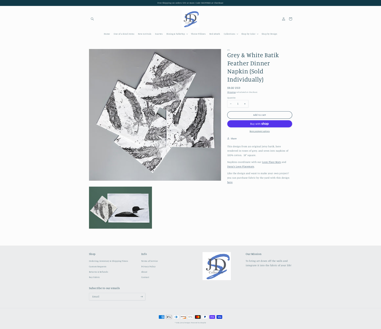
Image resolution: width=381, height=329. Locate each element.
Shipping (231, 92)
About (144, 272)
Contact (145, 277)
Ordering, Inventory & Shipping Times (108, 261)
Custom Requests (97, 266)
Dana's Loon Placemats (240, 166)
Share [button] (234, 138)
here (230, 182)
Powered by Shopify (198, 323)
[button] (92, 18)
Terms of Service (149, 261)
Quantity (231, 98)
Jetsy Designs (185, 323)
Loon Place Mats (271, 161)
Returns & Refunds (98, 272)
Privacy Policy (148, 266)
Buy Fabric (94, 277)
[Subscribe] (141, 296)
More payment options (260, 131)
